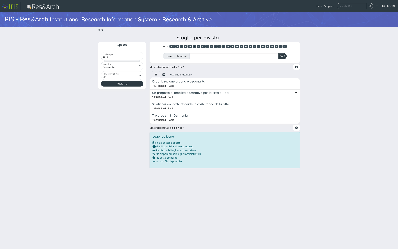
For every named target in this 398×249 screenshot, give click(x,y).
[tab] (156, 74)
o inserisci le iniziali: (176, 56)
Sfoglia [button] (328, 6)
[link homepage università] (43, 6)
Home (318, 6)
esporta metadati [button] (180, 74)
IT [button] (377, 6)
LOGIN (391, 6)
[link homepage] (11, 6)
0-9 (172, 46)
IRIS (100, 30)
